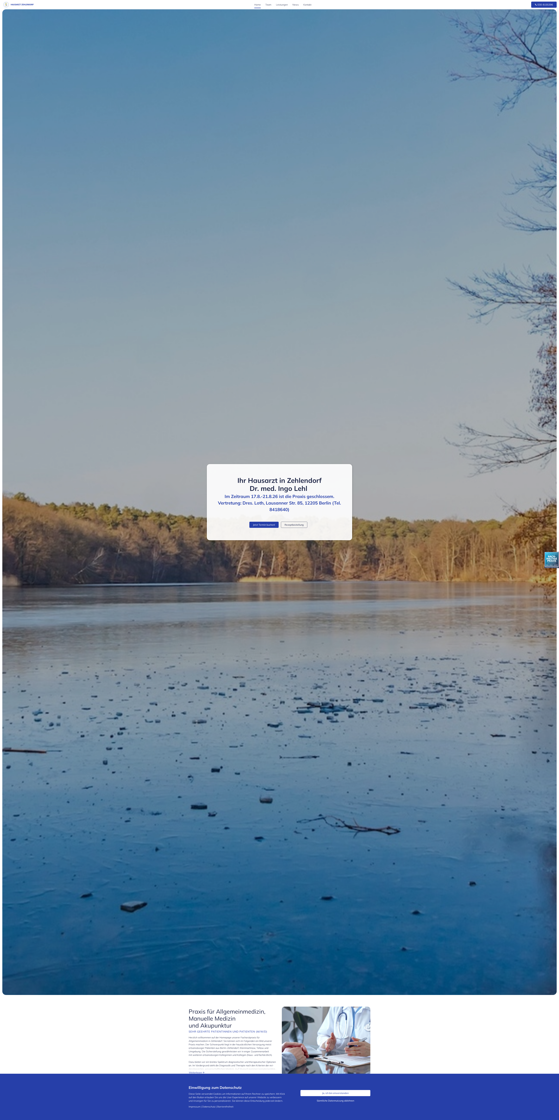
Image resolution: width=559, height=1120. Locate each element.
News (295, 4)
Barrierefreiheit (225, 1106)
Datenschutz (208, 1106)
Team (268, 4)
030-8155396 (545, 4)
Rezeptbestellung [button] (294, 524)
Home (257, 4)
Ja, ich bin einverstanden (335, 1093)
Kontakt (307, 4)
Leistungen (282, 4)
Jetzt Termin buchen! (264, 524)
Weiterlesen (195, 1072)
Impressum (194, 1106)
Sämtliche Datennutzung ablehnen (335, 1100)
